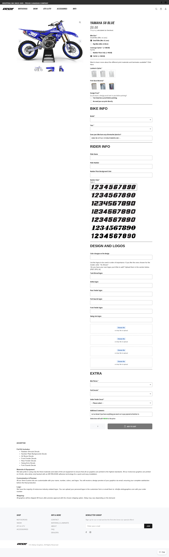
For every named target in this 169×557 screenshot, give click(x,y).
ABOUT (54, 526)
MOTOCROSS (22, 520)
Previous (20, 41)
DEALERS (55, 532)
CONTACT (55, 520)
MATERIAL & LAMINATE (60, 523)
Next (80, 41)
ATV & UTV (21, 526)
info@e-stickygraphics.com (125, 489)
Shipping (93, 30)
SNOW (19, 523)
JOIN (148, 526)
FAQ (52, 529)
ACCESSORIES (22, 529)
